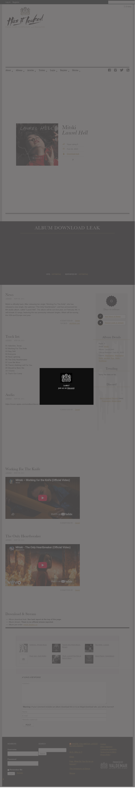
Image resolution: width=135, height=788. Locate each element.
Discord (70, 388)
